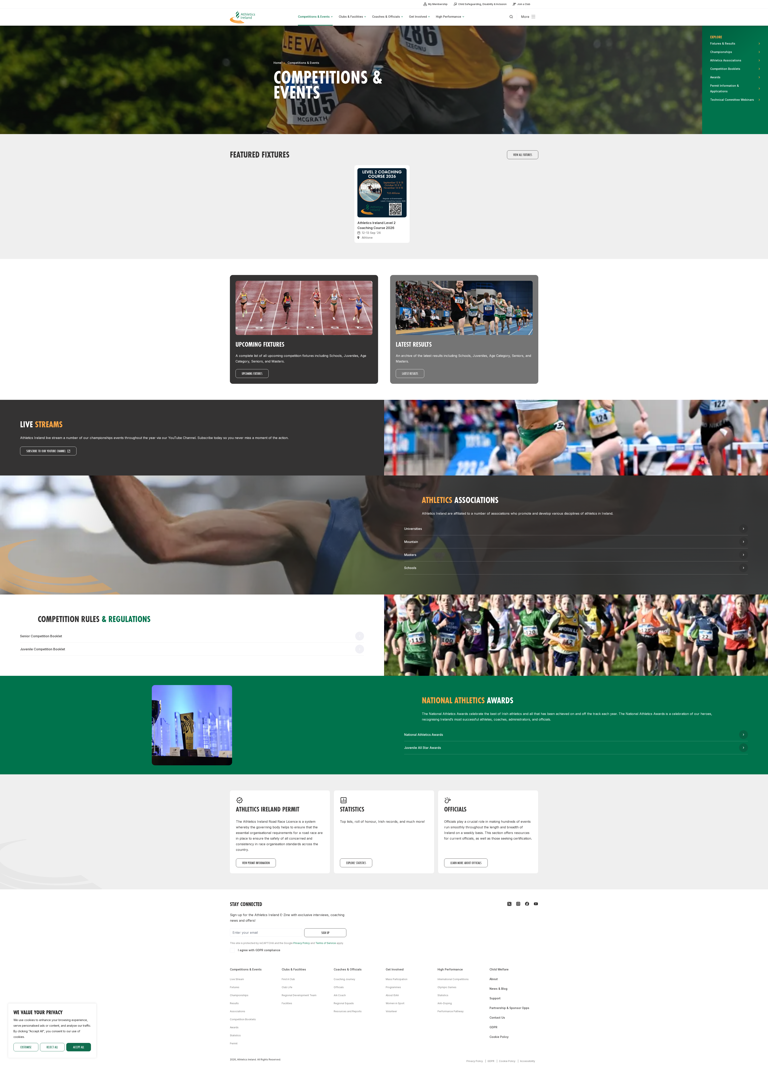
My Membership (438, 4)
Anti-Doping (445, 1003)
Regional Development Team (299, 995)
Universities (413, 529)
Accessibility (527, 1061)
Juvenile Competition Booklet (42, 649)
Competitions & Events (303, 62)
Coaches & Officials (348, 969)
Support (495, 998)
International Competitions (453, 979)
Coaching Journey (344, 979)
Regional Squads (344, 1003)
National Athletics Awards (423, 735)
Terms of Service (325, 943)
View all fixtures (522, 154)
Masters (410, 555)
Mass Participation (396, 979)
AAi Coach (340, 995)
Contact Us (497, 1017)
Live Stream (237, 979)
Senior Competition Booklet (41, 636)
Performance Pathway (451, 1011)
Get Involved (395, 969)
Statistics (235, 1035)
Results (234, 1003)
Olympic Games (447, 987)
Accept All (78, 1047)
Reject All (52, 1047)
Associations (237, 1011)
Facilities (287, 1003)
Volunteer (391, 1011)
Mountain (411, 542)
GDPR (493, 1027)
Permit (234, 1043)
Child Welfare (499, 969)
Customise (26, 1047)
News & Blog (498, 988)
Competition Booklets (243, 1019)
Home (277, 62)
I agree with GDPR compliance (259, 950)
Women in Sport (395, 1003)
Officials (339, 987)
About (494, 979)
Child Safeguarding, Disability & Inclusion (482, 4)
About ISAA (392, 995)
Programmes (393, 987)
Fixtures (234, 987)
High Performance (450, 969)
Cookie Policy (499, 1037)
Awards (234, 1027)
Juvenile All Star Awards (422, 748)
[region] (52, 1030)
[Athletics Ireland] (243, 16)
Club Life (287, 987)
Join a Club (523, 4)
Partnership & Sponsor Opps (509, 1008)
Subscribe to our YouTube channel (46, 451)
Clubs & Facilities (294, 969)
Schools (410, 568)
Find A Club (288, 979)
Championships (239, 995)
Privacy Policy (301, 943)
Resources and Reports (348, 1011)
